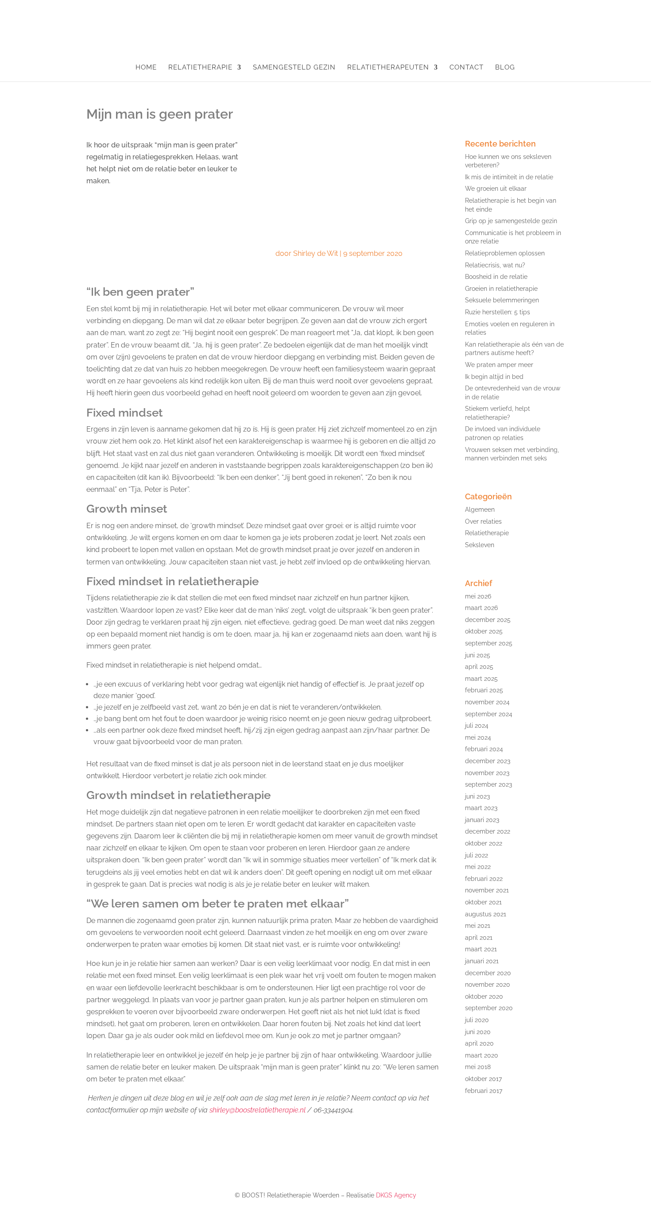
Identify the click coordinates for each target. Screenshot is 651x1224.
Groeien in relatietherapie (501, 288)
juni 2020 (478, 1031)
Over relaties (483, 521)
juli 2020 (477, 1019)
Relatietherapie (200, 67)
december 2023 (487, 761)
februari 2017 (483, 1090)
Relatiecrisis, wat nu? (495, 265)
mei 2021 (477, 925)
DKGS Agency (396, 1195)
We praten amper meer (499, 364)
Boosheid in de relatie (496, 276)
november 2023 (487, 772)
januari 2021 (482, 961)
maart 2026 (481, 607)
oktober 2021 (483, 902)
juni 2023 (477, 796)
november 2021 (487, 890)
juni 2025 (477, 655)
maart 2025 (481, 678)
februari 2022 (484, 878)
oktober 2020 (484, 996)
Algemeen (480, 509)
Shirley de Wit (315, 253)
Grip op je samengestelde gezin (511, 220)
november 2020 (487, 984)
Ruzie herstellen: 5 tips (497, 312)
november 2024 (487, 702)
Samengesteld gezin (294, 67)
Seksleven (479, 544)
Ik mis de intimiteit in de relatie (509, 177)
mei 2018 (478, 1066)
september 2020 (489, 1008)
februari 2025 (484, 690)
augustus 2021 (485, 914)
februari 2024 (484, 749)
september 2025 (488, 643)
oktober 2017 (483, 1078)
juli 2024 (476, 725)
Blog (505, 67)
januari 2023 (482, 819)
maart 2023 (481, 807)
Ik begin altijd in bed (494, 376)
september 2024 (488, 714)
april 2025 (479, 666)
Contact (467, 67)
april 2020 (479, 1043)
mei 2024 (478, 737)
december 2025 (488, 619)
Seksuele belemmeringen (502, 300)
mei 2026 (478, 596)
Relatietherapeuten (388, 67)
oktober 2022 (483, 843)
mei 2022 (478, 866)
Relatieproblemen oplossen (505, 253)
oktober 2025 (484, 631)
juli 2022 (476, 855)
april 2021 (478, 937)
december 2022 (487, 831)
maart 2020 (481, 1055)
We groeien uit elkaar (496, 188)
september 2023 (488, 784)
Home (146, 67)
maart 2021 (481, 949)
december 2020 (488, 973)
